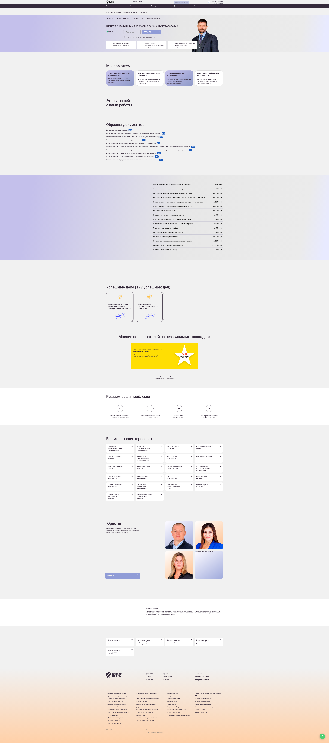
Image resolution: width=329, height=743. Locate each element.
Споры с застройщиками (115, 707)
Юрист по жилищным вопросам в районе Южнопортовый (143, 642)
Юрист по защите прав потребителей (147, 718)
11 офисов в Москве (137, 2)
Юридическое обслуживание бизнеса (178, 707)
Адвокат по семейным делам (117, 693)
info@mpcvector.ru (202, 680)
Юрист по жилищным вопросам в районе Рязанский (114, 642)
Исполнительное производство (117, 709)
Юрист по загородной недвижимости (114, 477)
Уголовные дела (200, 709)
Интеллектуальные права (203, 701)
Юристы (165, 674)
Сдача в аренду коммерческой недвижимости (142, 486)
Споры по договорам (173, 698)
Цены (175, 6)
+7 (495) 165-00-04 (217, 1)
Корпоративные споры (174, 696)
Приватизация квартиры (204, 456)
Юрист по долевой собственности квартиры (113, 496)
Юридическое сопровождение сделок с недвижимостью (115, 448)
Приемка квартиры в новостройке (202, 485)
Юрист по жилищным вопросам (143, 467)
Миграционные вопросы (115, 718)
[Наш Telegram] (205, 2)
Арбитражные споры (173, 693)
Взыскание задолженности (203, 698)
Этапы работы (123, 18)
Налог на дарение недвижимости (172, 457)
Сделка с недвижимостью (172, 477)
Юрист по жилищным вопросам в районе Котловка (114, 652)
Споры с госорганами (173, 712)
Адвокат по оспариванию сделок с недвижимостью (144, 448)
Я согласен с (141, 37)
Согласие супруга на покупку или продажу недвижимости (203, 468)
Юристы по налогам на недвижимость (119, 712)
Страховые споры (141, 701)
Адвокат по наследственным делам (119, 696)
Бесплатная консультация (181, 2)
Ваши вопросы (153, 18)
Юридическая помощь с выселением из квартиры (144, 496)
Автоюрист (139, 696)
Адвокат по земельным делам (117, 704)
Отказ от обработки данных (154, 732)
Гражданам (149, 674)
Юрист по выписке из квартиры (114, 457)
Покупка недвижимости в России (115, 467)
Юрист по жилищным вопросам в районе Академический (173, 642)
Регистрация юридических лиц (176, 709)
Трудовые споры (141, 707)
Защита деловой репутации (203, 704)
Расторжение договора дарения (203, 447)
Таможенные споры (114, 720)
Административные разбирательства (147, 698)
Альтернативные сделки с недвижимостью (174, 467)
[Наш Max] (209, 2)
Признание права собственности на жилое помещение (147, 306)
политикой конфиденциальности (145, 37)
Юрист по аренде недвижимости (142, 477)
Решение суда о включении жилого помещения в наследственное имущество (119, 306)
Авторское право (141, 715)
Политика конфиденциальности (156, 730)
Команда (154, 6)
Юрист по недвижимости (115, 701)
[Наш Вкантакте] (196, 683)
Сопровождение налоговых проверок (178, 715)
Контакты (220, 6)
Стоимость (138, 18)
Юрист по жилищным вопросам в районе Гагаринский (202, 642)
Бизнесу (148, 676)
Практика (197, 6)
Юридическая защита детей (116, 698)
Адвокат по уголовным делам (145, 720)
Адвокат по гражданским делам (146, 704)
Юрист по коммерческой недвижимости (115, 485)
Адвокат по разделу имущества (173, 447)
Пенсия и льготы (113, 715)
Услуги (132, 6)
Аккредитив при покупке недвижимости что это (174, 486)
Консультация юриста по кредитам (146, 693)
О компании (110, 6)
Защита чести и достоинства (145, 712)
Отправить (147, 32)
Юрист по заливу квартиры (201, 477)
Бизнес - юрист (171, 704)
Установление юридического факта (147, 709)
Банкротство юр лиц (201, 712)
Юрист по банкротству (114, 723)
